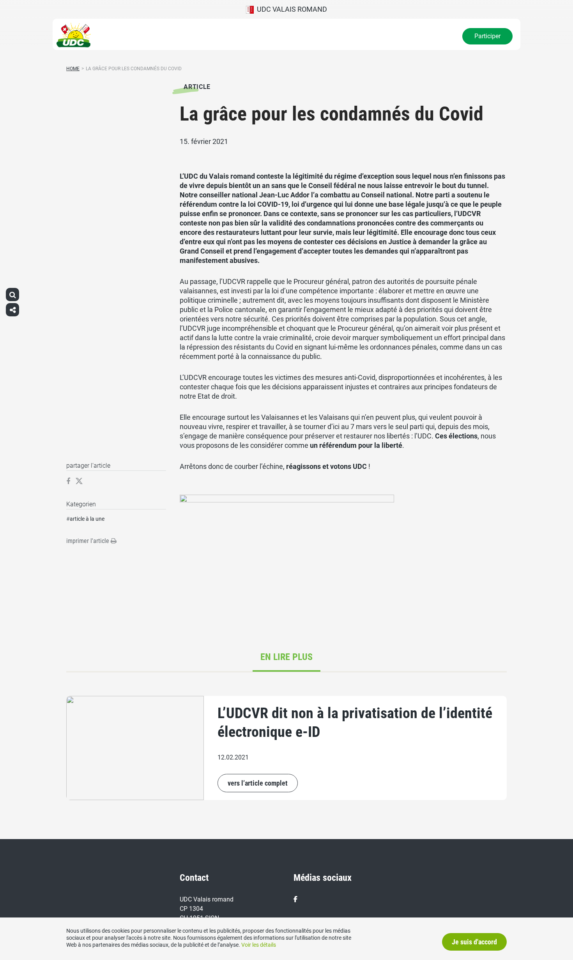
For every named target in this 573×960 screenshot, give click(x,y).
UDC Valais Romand (290, 9)
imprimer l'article (88, 541)
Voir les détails (258, 945)
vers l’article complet (258, 783)
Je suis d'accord (474, 942)
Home (73, 68)
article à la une (87, 519)
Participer (487, 36)
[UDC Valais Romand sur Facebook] (295, 899)
